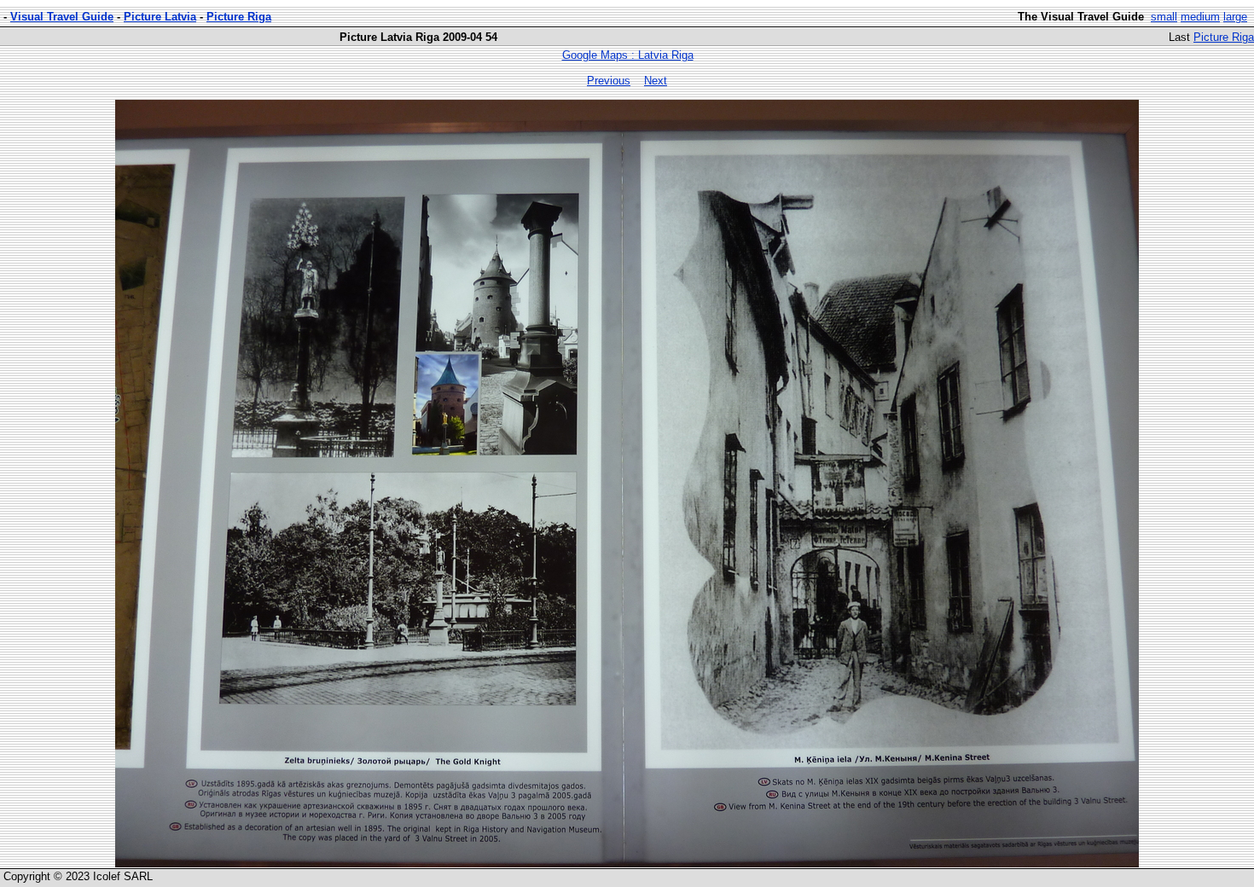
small (1164, 16)
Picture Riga (238, 16)
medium (1200, 16)
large (1235, 16)
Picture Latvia (160, 16)
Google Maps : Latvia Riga (628, 55)
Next (655, 80)
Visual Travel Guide (61, 16)
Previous (608, 80)
